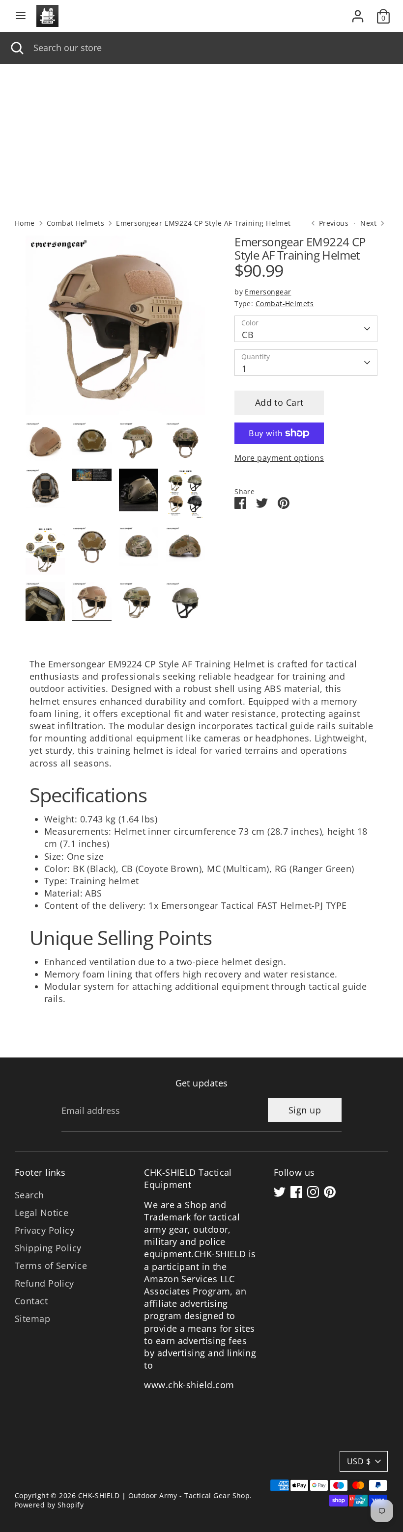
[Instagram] (313, 1192)
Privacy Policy (44, 1230)
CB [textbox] (248, 335)
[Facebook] (296, 1192)
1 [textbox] (244, 368)
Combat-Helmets (285, 303)
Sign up (304, 1110)
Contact (31, 1301)
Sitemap (32, 1318)
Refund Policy (44, 1283)
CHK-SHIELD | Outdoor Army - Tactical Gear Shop (164, 1495)
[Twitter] (280, 1192)
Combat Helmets (75, 223)
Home (25, 223)
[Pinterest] (330, 1192)
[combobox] (211, 48)
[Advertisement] (201, 137)
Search (29, 1195)
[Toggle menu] (20, 16)
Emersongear (268, 292)
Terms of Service (51, 1265)
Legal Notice (41, 1212)
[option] (115, 329)
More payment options (279, 457)
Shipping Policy (48, 1248)
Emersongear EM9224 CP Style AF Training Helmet (203, 223)
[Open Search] (16, 48)
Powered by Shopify (49, 1505)
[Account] (358, 12)
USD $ (359, 1461)
